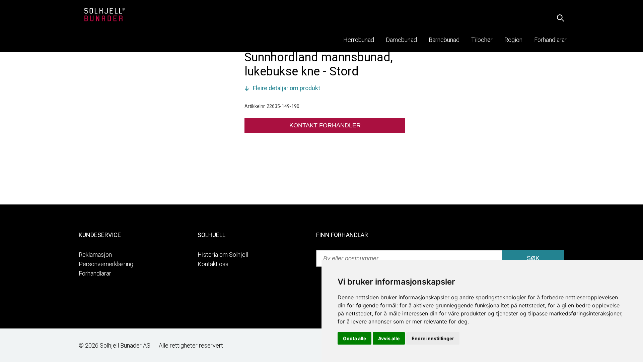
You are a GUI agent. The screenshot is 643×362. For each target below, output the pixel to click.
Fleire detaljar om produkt (286, 88)
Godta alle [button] (354, 338)
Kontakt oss (213, 263)
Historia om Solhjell (223, 254)
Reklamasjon (95, 254)
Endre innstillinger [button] (433, 338)
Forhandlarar (95, 273)
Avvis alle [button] (389, 338)
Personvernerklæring (106, 263)
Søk (533, 258)
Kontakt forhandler (325, 125)
